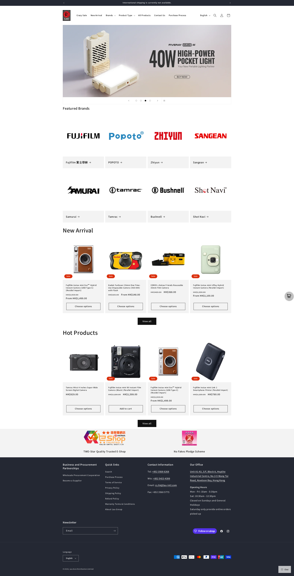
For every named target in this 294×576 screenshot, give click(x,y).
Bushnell (156, 216)
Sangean (198, 162)
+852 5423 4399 (161, 478)
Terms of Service (113, 482)
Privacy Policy (112, 487)
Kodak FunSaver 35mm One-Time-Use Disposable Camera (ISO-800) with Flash (124, 288)
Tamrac (113, 216)
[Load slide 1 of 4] (136, 100)
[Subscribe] (114, 530)
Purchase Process (114, 477)
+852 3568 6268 (160, 471)
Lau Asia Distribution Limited (82, 569)
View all (147, 321)
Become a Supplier (72, 480)
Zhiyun (155, 162)
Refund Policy (112, 498)
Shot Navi (199, 216)
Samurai (71, 216)
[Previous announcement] (63, 3)
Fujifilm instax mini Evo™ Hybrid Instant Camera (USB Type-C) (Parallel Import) (81, 288)
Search (108, 471)
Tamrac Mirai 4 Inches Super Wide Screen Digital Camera (82, 388)
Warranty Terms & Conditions (120, 504)
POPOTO (113, 162)
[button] (110, 15)
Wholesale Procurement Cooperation (81, 475)
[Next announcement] (230, 3)
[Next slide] (157, 100)
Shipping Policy (113, 493)
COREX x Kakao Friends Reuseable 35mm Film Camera (167, 286)
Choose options (83, 306)
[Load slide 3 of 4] (145, 100)
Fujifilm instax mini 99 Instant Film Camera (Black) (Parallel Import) (124, 388)
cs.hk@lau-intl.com (166, 485)
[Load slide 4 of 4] (150, 100)
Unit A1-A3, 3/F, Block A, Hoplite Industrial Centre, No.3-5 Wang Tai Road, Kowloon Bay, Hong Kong (209, 476)
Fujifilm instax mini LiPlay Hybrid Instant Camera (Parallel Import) (208, 286)
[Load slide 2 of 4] (141, 100)
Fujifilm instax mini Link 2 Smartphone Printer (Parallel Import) (210, 388)
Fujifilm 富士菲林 (77, 162)
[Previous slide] (128, 100)
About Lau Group (113, 509)
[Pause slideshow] (165, 100)
